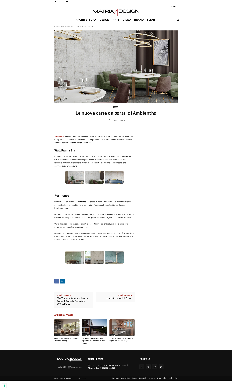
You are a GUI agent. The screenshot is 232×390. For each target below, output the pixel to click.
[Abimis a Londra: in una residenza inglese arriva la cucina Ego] (122, 327)
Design (62, 26)
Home (56, 26)
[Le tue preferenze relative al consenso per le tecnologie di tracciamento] (4, 385)
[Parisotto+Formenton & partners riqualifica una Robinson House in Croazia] (94, 327)
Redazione (108, 120)
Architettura (86, 335)
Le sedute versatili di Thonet (119, 298)
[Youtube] (63, 1)
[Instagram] (59, 1)
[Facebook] (55, 1)
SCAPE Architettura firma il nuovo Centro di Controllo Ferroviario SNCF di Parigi (72, 301)
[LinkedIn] (67, 1)
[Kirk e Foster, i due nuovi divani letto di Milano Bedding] (67, 327)
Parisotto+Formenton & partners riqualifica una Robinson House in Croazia (93, 340)
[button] (178, 20)
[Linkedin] (62, 281)
